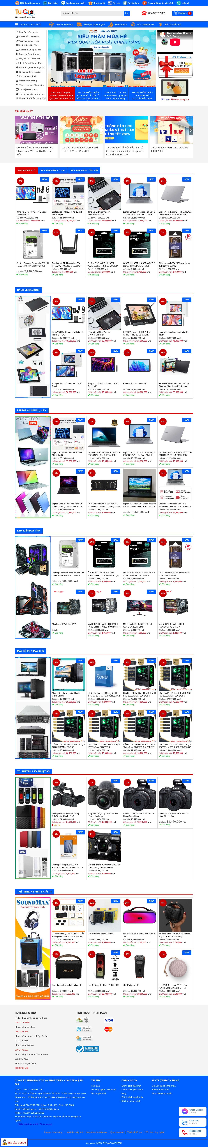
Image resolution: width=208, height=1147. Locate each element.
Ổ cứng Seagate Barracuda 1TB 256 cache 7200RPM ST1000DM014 (32, 264)
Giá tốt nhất (121, 24)
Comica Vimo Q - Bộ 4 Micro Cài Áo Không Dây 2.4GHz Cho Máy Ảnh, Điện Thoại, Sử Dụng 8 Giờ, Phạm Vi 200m (68, 935)
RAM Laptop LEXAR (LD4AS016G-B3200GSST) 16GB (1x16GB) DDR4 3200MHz (104, 505)
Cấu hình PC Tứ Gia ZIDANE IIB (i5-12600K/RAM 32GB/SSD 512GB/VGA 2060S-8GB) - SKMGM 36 (68, 746)
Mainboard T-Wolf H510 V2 (64, 624)
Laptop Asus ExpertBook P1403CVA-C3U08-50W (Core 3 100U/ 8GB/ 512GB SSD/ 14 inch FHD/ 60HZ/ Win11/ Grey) (104, 454)
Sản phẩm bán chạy (52, 170)
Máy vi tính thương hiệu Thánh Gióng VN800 (65, 694)
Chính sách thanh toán (132, 1097)
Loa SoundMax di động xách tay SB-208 (139, 935)
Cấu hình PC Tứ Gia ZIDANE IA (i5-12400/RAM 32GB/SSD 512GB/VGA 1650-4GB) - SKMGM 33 (175, 746)
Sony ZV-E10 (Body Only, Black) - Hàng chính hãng (103, 814)
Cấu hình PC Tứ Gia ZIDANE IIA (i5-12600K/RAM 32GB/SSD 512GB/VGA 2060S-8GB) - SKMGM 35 (104, 746)
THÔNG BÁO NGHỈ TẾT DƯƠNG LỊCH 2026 (124, 149)
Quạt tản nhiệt (117, 1132)
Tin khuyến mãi (98, 1093)
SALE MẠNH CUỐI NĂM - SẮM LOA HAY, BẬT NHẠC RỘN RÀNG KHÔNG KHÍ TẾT (171, 151)
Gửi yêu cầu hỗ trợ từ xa (164, 1086)
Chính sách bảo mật (131, 1086)
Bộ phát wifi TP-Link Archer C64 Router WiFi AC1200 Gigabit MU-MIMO (66, 264)
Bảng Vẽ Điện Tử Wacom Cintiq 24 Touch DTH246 (32, 213)
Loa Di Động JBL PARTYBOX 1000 (103, 985)
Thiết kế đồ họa (134, 1132)
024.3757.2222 (156, 13)
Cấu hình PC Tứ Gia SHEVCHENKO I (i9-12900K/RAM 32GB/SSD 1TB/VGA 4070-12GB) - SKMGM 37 (175, 694)
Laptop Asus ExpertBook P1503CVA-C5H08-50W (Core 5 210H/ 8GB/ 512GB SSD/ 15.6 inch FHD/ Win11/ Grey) (175, 213)
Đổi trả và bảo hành (131, 1101)
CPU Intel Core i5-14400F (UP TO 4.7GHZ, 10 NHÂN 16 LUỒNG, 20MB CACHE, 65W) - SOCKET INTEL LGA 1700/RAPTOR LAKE (104, 694)
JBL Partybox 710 (131, 985)
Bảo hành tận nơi (145, 24)
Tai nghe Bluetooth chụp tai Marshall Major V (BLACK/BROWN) (175, 935)
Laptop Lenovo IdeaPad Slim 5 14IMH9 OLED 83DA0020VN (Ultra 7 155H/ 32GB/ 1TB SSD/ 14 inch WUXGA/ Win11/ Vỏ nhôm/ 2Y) (175, 505)
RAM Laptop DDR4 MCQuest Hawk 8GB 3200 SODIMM (174, 264)
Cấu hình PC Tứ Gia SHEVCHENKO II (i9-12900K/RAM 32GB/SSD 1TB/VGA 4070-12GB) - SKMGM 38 (139, 694)
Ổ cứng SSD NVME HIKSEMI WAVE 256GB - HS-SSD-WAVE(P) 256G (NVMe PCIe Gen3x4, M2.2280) (103, 264)
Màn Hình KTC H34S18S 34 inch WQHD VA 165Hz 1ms (137, 625)
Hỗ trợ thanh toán (160, 1089)
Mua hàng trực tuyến (162, 1093)
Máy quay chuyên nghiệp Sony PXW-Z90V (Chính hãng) (65, 814)
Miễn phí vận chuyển (94, 24)
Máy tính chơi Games (96, 1132)
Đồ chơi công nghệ (155, 1132)
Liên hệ (57, 825)
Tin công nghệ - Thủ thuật (103, 1089)
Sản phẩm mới (26, 170)
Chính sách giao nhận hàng (132, 1091)
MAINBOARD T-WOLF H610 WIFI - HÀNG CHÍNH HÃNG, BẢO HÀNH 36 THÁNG (104, 625)
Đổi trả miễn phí (173, 24)
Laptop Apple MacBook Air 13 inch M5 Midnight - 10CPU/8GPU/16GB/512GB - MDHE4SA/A (67, 213)
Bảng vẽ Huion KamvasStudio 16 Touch (173, 333)
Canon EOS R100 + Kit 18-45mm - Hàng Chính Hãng (138, 814)
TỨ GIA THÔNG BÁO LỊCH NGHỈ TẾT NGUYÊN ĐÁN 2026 (34, 149)
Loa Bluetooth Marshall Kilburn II (66, 985)
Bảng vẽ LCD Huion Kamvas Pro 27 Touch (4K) (103, 384)
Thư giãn (95, 1086)
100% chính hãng (64, 24)
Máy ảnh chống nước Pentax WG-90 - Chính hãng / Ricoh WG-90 (104, 866)
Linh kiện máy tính (74, 1132)
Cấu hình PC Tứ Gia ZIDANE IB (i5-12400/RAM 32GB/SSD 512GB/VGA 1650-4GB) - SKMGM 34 (139, 746)
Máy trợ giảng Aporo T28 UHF (101, 934)
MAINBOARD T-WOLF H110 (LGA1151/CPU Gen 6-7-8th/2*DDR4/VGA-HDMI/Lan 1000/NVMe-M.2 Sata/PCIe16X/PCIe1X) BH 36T (173, 625)
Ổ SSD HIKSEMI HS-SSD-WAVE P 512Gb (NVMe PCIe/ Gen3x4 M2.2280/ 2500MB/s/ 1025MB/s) (139, 264)
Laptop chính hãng (53, 1132)
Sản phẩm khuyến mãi (84, 170)
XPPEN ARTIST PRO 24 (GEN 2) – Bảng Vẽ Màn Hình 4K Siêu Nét (174, 384)
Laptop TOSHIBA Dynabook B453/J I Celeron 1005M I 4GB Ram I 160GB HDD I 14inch (139, 505)
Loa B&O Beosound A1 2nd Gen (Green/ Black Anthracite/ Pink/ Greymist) (173, 986)
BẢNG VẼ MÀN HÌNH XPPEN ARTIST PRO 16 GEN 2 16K (136, 333)
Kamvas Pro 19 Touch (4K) (135, 383)
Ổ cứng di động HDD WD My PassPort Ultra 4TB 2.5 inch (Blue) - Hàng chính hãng (68, 866)
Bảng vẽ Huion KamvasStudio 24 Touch (66, 384)
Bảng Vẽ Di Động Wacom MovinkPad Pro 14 (99, 213)
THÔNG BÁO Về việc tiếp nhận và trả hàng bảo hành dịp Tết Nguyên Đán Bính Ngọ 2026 (80, 151)
